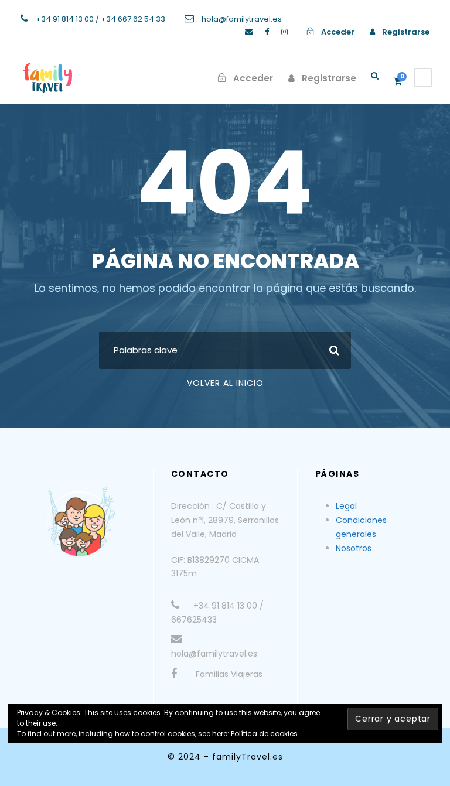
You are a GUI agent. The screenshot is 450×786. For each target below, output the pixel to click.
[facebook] (267, 31)
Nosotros (353, 548)
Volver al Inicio (225, 383)
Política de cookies (264, 734)
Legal (346, 506)
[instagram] (284, 31)
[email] (249, 31)
